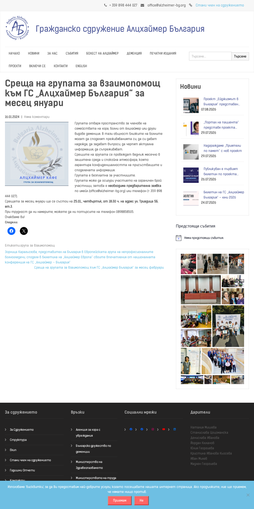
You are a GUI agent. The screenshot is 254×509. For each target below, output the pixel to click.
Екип (13, 450)
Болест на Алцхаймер (102, 53)
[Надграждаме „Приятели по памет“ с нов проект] (190, 152)
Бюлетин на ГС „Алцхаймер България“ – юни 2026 (224, 194)
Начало (14, 53)
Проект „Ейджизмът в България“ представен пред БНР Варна (221, 102)
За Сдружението (21, 429)
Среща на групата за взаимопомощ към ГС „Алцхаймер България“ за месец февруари (99, 267)
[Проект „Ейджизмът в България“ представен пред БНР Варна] (190, 105)
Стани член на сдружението (220, 5)
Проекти (15, 66)
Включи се (37, 66)
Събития (72, 53)
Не (141, 500)
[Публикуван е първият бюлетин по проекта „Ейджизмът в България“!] (190, 175)
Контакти (60, 66)
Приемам (119, 500)
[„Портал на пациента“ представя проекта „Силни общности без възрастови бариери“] (190, 128)
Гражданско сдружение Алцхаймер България (120, 29)
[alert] (212, 238)
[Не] (247, 494)
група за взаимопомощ (37, 245)
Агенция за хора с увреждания (88, 432)
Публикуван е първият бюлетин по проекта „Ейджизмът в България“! (223, 172)
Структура (18, 440)
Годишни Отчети (22, 470)
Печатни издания (163, 53)
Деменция (134, 53)
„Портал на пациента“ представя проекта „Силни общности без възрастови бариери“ (221, 125)
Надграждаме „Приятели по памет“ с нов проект (223, 148)
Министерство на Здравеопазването (89, 465)
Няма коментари (36, 117)
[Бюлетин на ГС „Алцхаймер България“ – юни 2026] (190, 198)
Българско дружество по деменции (93, 448)
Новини (33, 53)
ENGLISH (81, 66)
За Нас (52, 53)
